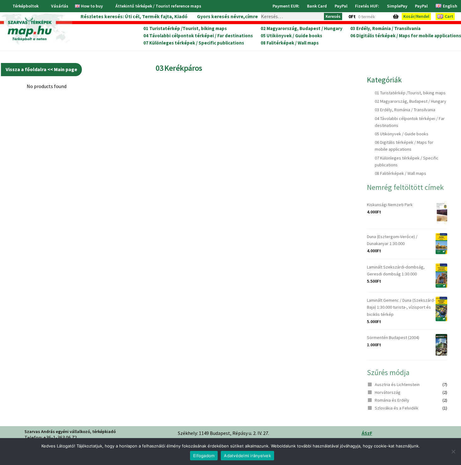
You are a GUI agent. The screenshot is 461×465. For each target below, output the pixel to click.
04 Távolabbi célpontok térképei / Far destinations (198, 36)
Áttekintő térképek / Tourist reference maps (158, 6)
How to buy (92, 6)
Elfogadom (204, 455)
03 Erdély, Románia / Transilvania (385, 28)
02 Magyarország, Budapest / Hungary (301, 28)
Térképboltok (26, 6)
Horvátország (387, 392)
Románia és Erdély (392, 400)
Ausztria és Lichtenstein (397, 384)
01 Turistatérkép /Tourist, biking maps (185, 28)
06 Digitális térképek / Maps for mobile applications (405, 36)
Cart (449, 16)
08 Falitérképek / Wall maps (290, 43)
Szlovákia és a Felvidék (396, 408)
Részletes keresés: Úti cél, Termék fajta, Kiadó (134, 16)
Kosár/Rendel (416, 16)
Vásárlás (59, 6)
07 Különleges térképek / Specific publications (193, 43)
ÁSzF (367, 433)
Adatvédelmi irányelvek (247, 455)
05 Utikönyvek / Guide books (291, 36)
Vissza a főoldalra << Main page (41, 69)
